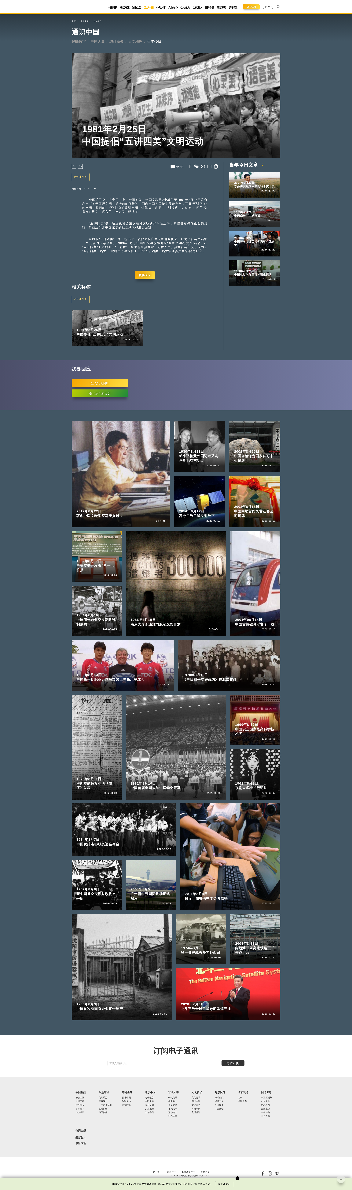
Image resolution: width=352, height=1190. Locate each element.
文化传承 (196, 1097)
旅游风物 (126, 1101)
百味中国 (126, 1097)
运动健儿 (172, 1112)
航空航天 (79, 1105)
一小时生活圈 (105, 1105)
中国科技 (112, 7)
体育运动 (219, 1109)
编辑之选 (242, 1101)
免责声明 (205, 1172)
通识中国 (149, 7)
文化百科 (196, 1105)
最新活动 (80, 1143)
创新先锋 (172, 1105)
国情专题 (209, 7)
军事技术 (79, 1109)
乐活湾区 (124, 7)
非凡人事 (161, 7)
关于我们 (233, 7)
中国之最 (97, 41)
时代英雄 (172, 1097)
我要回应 (145, 275)
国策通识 (265, 1109)
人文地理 (135, 41)
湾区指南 (103, 1112)
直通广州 (103, 1109)
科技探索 (79, 1112)
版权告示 (171, 1172)
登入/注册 (251, 7)
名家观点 (197, 7)
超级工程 (79, 1101)
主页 (74, 21)
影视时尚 (126, 1105)
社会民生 (219, 1105)
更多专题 (265, 1116)
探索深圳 (103, 1101)
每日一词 (196, 1109)
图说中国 (196, 1101)
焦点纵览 (185, 7)
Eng (270, 7)
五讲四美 (81, 176)
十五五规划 (266, 1097)
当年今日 (97, 21)
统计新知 (116, 41)
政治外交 (219, 1097)
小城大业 (265, 1101)
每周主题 (80, 1130)
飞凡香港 (103, 1097)
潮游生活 (136, 7)
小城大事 (172, 1109)
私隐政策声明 (188, 1172)
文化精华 (173, 7)
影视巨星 (172, 1116)
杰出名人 (172, 1101)
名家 (240, 1097)
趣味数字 (79, 41)
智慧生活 (79, 1097)
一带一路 (265, 1112)
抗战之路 (265, 1105)
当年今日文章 (243, 164)
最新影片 (221, 7)
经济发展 (219, 1101)
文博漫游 (196, 1112)
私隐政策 (193, 1184)
